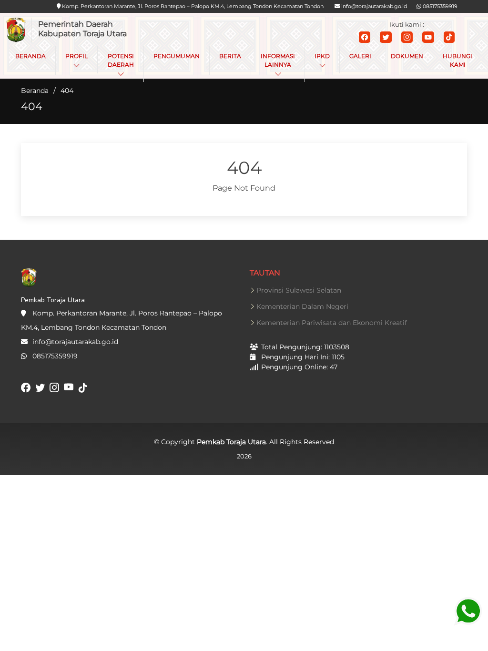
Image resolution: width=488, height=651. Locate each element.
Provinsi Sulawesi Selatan (298, 290)
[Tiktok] (449, 37)
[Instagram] (407, 37)
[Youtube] (428, 37)
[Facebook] (364, 37)
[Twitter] (386, 37)
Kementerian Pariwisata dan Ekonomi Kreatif (331, 322)
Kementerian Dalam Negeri (302, 306)
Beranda (35, 90)
